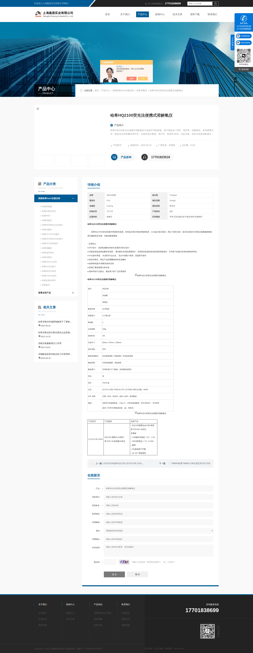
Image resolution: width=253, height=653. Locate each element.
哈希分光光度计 (49, 266)
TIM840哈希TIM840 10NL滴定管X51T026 (190, 463)
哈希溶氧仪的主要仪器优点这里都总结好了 (56, 332)
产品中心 (142, 14)
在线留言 (125, 613)
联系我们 (212, 14)
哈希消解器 (47, 248)
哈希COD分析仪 (49, 276)
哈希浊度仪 (47, 257)
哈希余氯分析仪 (49, 280)
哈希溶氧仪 (142, 90)
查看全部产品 (44, 293)
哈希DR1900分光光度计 (52, 239)
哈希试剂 (98, 625)
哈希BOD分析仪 (49, 271)
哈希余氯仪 (47, 229)
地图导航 (125, 625)
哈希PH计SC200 (49, 262)
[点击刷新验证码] (124, 562)
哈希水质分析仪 (49, 211)
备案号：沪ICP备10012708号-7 (90, 649)
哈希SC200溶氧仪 (50, 243)
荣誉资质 (42, 625)
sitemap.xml (179, 648)
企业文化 (42, 619)
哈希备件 (46, 285)
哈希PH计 (46, 216)
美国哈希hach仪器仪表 (123, 90)
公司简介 (42, 613)
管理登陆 (168, 648)
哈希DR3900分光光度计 (52, 225)
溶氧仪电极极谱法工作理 (49, 343)
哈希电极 (98, 619)
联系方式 (125, 619)
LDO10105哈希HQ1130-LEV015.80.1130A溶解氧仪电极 (129, 463)
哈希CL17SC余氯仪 (50, 234)
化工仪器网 (158, 648)
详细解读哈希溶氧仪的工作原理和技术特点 (56, 354)
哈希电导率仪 (48, 252)
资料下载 (195, 14)
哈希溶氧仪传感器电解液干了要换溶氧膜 (56, 322)
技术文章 (177, 14)
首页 (107, 14)
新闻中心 (160, 14)
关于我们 (125, 14)
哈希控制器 (47, 206)
